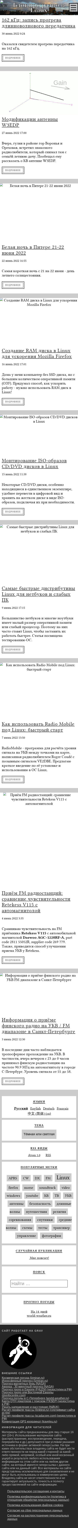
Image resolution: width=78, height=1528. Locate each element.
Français (62, 1108)
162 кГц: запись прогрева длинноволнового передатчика (38, 23)
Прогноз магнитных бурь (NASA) (24, 1383)
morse (28, 1188)
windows (13, 1196)
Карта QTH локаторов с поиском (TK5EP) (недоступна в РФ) (38, 1403)
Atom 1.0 (34, 1155)
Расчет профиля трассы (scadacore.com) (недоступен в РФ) (39, 1417)
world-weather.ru (39, 1316)
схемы (27, 1228)
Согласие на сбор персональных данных (34, 1510)
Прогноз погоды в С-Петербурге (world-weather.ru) (35, 1398)
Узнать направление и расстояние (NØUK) (30, 1406)
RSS (48, 1155)
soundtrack (47, 1188)
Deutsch (48, 1108)
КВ (46, 1196)
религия (59, 1212)
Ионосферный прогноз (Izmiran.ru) (25, 1380)
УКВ (68, 1196)
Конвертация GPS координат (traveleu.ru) (29, 1421)
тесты (42, 1228)
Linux (63, 1177)
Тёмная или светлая (39, 1134)
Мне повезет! (39, 1258)
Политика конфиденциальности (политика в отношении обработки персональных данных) (38, 1498)
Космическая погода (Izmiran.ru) (23, 1377)
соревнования (20, 1220)
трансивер (61, 1228)
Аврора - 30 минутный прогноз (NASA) (28, 1386)
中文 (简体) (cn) (39, 1114)
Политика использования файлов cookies (35, 1505)
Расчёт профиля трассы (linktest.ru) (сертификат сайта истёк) (38, 1411)
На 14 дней (39, 1312)
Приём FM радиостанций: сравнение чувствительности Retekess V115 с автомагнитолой (36, 901)
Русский (21, 1108)
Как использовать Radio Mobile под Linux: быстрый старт (38, 727)
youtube (32, 1196)
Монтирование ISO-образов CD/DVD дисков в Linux (34, 463)
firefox (13, 1188)
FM (48, 1178)
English (35, 1108)
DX (37, 1178)
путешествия (36, 1212)
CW (26, 1178)
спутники (45, 1220)
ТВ (57, 1196)
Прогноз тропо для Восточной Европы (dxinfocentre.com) (28, 1394)
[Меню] (73, 7)
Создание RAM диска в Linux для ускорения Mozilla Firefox (37, 353)
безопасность (40, 1204)
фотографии (51, 1236)
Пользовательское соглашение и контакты (35, 1491)
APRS (13, 1178)
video (66, 1188)
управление (26, 1236)
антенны (16, 1204)
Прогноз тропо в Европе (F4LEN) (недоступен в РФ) (37, 1389)
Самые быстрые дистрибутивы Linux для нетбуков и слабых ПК (38, 594)
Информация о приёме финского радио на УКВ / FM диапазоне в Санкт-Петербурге (38, 1025)
